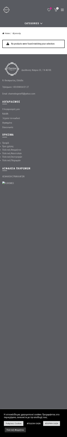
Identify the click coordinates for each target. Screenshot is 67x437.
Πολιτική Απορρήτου (11, 150)
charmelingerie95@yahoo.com (21, 93)
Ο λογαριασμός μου (11, 109)
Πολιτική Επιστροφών (12, 157)
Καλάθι (5, 113)
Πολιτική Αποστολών (12, 153)
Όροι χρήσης (8, 146)
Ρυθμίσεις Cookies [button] (14, 423)
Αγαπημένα (7, 123)
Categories (32, 23)
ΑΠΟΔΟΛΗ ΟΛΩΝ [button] (34, 423)
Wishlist (50, 8)
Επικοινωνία (7, 127)
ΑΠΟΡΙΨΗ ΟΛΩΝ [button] (51, 423)
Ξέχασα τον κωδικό (11, 118)
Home (7, 33)
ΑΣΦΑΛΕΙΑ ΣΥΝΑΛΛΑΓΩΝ (13, 176)
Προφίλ (5, 143)
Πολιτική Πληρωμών (11, 160)
